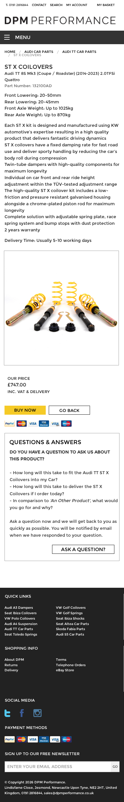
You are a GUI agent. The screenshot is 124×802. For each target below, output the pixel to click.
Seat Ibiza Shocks (70, 618)
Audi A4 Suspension (21, 624)
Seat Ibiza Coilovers (21, 613)
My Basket (106, 5)
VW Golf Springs (69, 613)
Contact (39, 5)
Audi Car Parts (38, 52)
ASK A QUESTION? (83, 549)
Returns (11, 665)
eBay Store (65, 670)
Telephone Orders (71, 665)
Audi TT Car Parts (79, 52)
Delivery (11, 670)
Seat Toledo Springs (21, 634)
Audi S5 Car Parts (70, 634)
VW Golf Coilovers (71, 607)
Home (10, 52)
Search (56, 5)
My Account (76, 5)
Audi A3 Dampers (19, 607)
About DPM (14, 659)
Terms (61, 659)
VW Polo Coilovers (20, 618)
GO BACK (69, 410)
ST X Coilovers (27, 55)
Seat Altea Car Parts (72, 624)
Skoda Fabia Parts (70, 629)
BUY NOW (25, 410)
